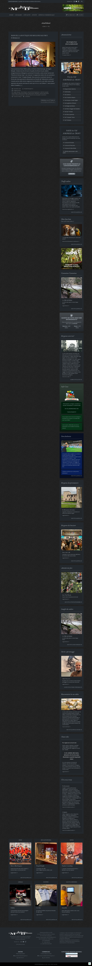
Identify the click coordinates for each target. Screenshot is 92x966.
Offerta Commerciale (46, 15)
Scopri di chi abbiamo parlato (68, 807)
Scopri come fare (65, 726)
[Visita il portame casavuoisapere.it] (72, 956)
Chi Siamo (18, 15)
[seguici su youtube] (76, 1)
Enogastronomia (17, 90)
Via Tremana (67, 120)
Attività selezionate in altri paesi (70, 152)
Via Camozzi (67, 94)
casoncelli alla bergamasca (33, 92)
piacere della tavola (44, 93)
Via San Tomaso (68, 111)
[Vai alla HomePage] (23, 7)
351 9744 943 (47, 957)
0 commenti (27, 96)
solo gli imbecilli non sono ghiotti (33, 95)
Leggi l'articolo (65, 305)
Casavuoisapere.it (70, 765)
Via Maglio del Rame (69, 106)
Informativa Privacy (20, 944)
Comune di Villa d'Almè (70, 148)
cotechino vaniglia (44, 92)
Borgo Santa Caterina (70, 89)
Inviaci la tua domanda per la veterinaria (70, 241)
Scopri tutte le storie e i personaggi (72, 687)
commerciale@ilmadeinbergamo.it (47, 955)
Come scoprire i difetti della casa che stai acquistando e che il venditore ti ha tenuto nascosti (70, 426)
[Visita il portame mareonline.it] (72, 953)
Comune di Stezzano (69, 145)
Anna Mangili (24, 92)
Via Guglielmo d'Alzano (70, 103)
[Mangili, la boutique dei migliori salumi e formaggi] (33, 55)
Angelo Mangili (16, 92)
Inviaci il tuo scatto (66, 376)
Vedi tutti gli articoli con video (73, 729)
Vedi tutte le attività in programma (73, 602)
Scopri (80, 15)
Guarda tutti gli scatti (75, 379)
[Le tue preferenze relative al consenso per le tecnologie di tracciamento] (89, 963)
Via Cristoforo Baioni (69, 97)
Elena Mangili (15, 93)
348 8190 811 (21, 957)
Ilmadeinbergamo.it (28, 88)
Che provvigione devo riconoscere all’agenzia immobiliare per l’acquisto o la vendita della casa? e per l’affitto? (71, 418)
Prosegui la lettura (66, 55)
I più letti (26, 15)
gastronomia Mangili (23, 93)
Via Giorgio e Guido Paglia (71, 100)
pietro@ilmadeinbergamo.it (21, 955)
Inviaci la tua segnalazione (67, 209)
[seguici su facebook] (78, 1)
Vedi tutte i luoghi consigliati (74, 644)
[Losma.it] (73, 7)
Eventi (34, 15)
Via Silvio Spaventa (69, 114)
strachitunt (43, 95)
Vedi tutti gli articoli (76, 212)
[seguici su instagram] (74, 1)
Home (11, 15)
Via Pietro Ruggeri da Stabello (72, 109)
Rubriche (71, 15)
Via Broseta (67, 92)
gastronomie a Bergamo (33, 93)
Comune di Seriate (69, 142)
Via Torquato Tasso (69, 117)
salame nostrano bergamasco (18, 95)
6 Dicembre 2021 (17, 88)
